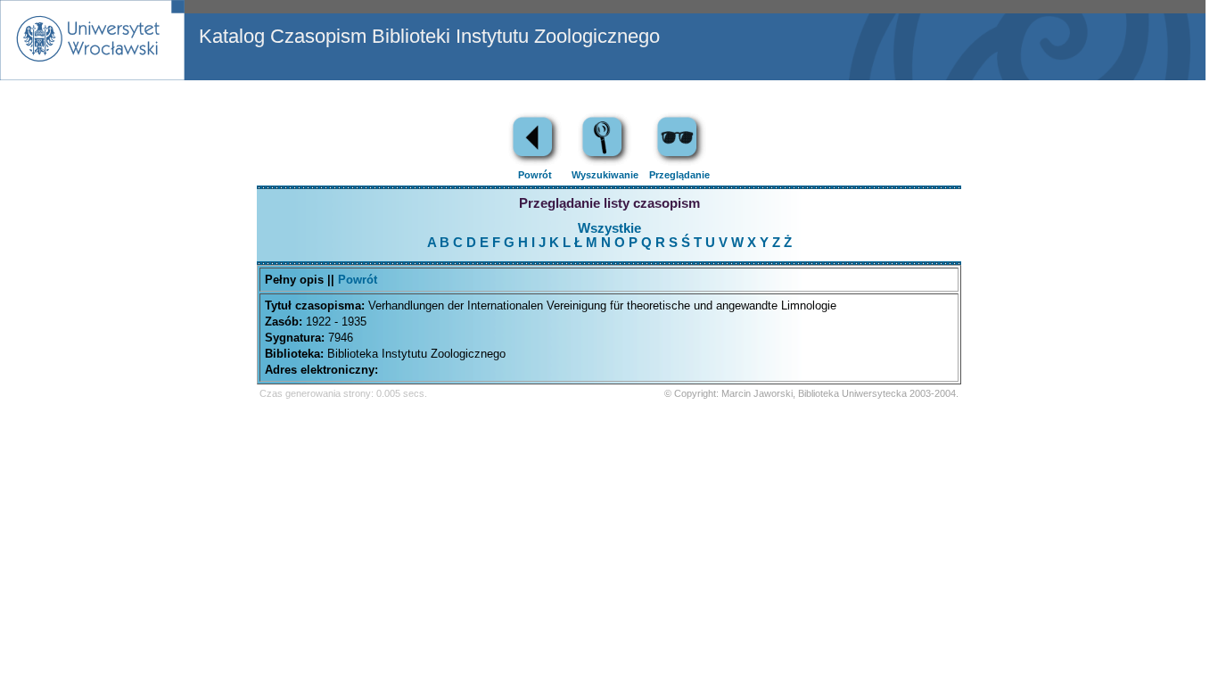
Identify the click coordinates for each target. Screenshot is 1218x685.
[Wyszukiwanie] (604, 162)
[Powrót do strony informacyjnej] (535, 162)
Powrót (535, 174)
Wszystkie (609, 228)
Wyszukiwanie (605, 174)
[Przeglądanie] (679, 162)
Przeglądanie (679, 174)
